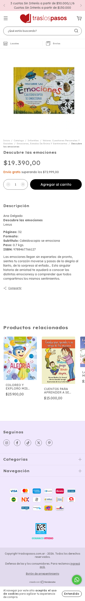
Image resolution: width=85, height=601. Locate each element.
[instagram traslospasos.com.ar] (6, 442)
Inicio (6, 140)
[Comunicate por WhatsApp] (77, 580)
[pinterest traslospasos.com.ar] (49, 442)
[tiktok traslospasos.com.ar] (28, 442)
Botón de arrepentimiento (42, 573)
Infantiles (33, 140)
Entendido (71, 593)
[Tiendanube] (42, 582)
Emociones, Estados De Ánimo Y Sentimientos (42, 143)
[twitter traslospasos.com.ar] (38, 442)
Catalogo (19, 140)
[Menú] (5, 18)
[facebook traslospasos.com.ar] (17, 442)
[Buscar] (76, 30)
